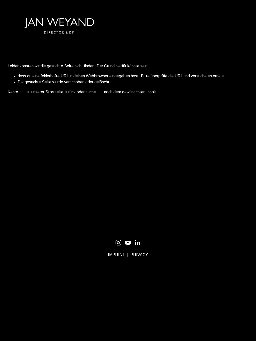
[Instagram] (119, 243)
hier (22, 92)
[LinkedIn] (137, 243)
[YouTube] (128, 243)
